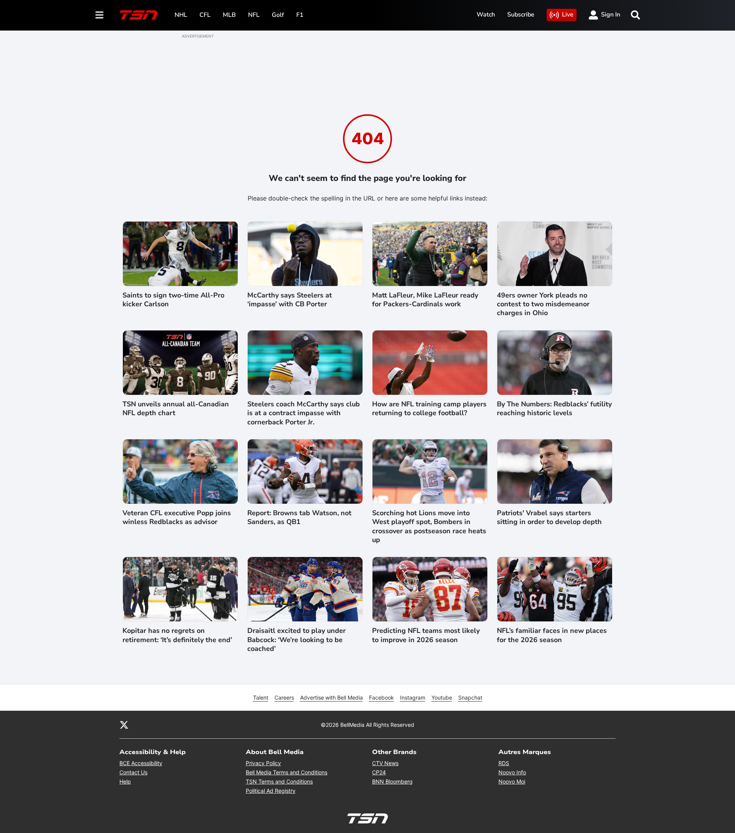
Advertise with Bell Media (331, 697)
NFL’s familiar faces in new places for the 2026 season (552, 635)
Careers (284, 697)
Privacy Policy (263, 763)
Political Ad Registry (271, 790)
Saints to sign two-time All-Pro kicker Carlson (173, 300)
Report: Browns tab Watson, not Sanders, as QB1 (299, 517)
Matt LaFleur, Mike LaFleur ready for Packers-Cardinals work (425, 300)
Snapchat (470, 697)
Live (567, 14)
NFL (254, 15)
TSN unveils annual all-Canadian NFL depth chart (175, 408)
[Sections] (99, 15)
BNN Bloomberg (392, 781)
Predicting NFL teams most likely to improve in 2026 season (426, 635)
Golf (278, 15)
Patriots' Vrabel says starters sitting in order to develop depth (549, 517)
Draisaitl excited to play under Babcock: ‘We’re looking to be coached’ (296, 639)
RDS (503, 763)
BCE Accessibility (140, 763)
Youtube (441, 697)
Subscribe (520, 14)
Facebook (381, 697)
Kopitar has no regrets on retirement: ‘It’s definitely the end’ (177, 635)
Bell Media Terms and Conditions (286, 772)
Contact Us (133, 772)
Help (125, 781)
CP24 (379, 772)
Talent (260, 697)
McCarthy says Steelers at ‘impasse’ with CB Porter (289, 300)
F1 (300, 15)
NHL (181, 15)
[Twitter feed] (124, 724)
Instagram (412, 697)
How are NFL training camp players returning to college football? (429, 408)
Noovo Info (512, 772)
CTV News (385, 763)
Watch (486, 14)
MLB (229, 15)
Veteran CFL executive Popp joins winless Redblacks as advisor (176, 517)
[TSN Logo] (138, 15)
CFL (205, 15)
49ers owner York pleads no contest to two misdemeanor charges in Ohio (543, 304)
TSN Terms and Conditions (279, 781)
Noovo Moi (511, 781)
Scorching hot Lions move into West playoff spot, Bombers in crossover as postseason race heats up (429, 526)
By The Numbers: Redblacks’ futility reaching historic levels (554, 408)
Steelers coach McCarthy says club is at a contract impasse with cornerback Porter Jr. (303, 413)
